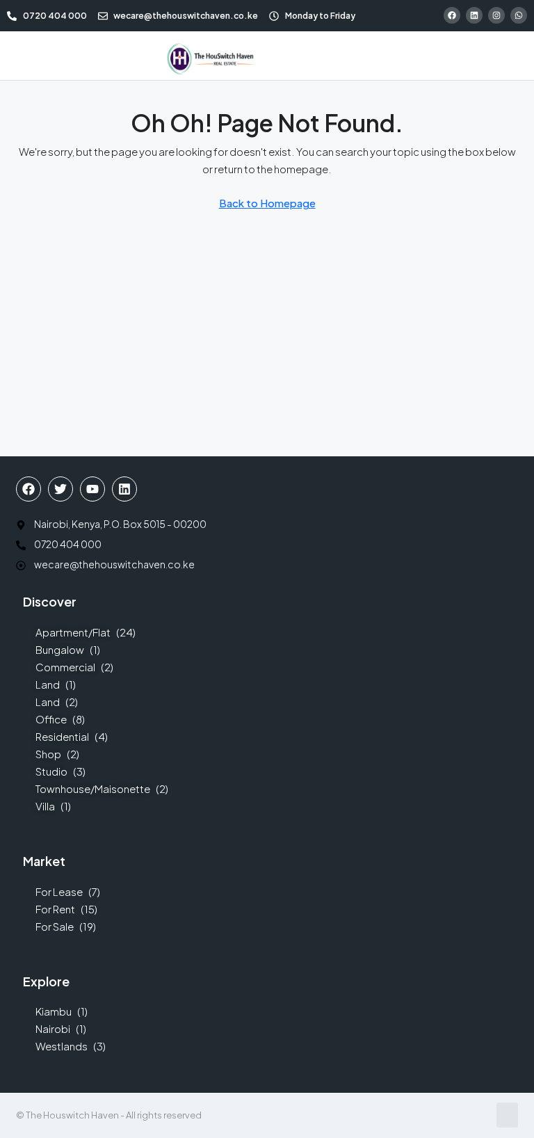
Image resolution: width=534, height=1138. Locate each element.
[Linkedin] (474, 15)
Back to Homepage (267, 202)
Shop (48, 753)
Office (51, 719)
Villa (45, 805)
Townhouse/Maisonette (92, 788)
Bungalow (59, 649)
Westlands (61, 1045)
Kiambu (53, 1011)
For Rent (55, 908)
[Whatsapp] (518, 15)
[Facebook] (452, 15)
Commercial (65, 666)
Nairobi (52, 1028)
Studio (51, 771)
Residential (62, 736)
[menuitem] (388, 55)
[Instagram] (496, 15)
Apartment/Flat (73, 632)
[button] (21, 55)
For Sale (54, 926)
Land (47, 684)
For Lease (59, 891)
